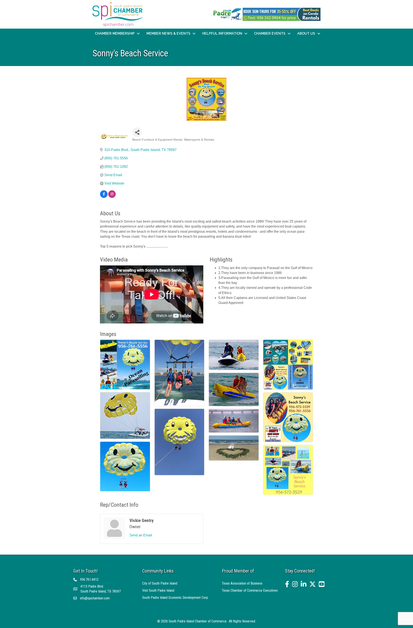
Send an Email (140, 535)
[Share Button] (137, 132)
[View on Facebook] (104, 197)
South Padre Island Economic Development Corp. (175, 598)
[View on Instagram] (112, 197)
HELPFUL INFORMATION (222, 33)
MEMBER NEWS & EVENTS (168, 33)
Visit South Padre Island (158, 590)
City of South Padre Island (159, 583)
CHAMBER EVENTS (269, 33)
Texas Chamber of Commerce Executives (250, 590)
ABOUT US (306, 33)
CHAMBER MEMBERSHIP (115, 33)
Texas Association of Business (242, 583)
